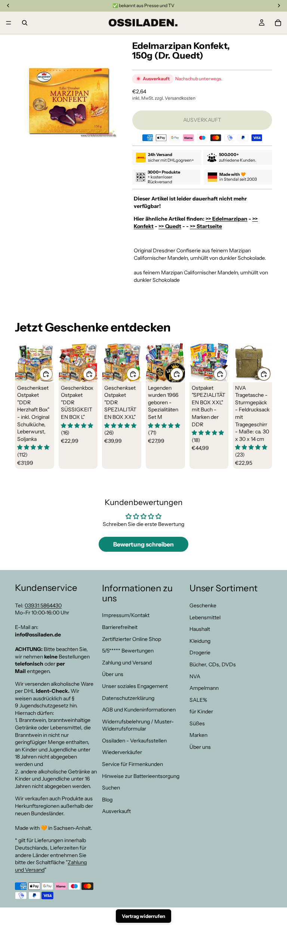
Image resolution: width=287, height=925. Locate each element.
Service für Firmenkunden (132, 764)
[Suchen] (24, 23)
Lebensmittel (204, 617)
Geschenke (202, 605)
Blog (107, 799)
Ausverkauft (116, 811)
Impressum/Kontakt (125, 615)
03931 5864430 (43, 605)
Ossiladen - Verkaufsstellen (134, 740)
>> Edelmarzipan (226, 218)
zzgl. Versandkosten (175, 98)
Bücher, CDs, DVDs (212, 664)
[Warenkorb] (278, 23)
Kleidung (199, 640)
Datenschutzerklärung (128, 697)
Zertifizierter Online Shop (131, 638)
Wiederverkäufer (122, 752)
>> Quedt (169, 226)
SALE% (198, 699)
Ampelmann (204, 688)
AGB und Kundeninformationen (139, 709)
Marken (198, 735)
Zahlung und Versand (127, 662)
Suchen (111, 787)
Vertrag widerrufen (143, 916)
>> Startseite (206, 226)
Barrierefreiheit (120, 627)
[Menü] (8, 22)
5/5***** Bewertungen (128, 650)
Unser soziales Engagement (135, 686)
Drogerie (199, 652)
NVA (194, 676)
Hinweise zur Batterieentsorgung (140, 775)
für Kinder (201, 711)
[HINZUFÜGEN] (46, 374)
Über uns (112, 674)
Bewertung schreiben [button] (143, 544)
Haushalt (199, 629)
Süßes (197, 723)
